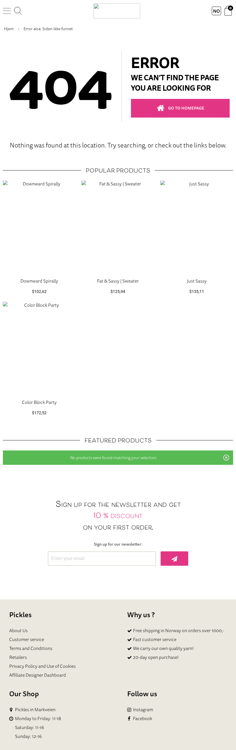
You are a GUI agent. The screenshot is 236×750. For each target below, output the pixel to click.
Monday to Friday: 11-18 (38, 718)
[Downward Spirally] (39, 227)
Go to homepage (186, 108)
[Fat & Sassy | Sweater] (117, 227)
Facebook (142, 718)
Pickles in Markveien (35, 709)
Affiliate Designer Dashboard (37, 675)
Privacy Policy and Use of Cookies (42, 666)
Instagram (143, 709)
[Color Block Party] (39, 348)
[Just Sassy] (196, 227)
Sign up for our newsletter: (118, 544)
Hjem (9, 29)
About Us (18, 630)
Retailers (18, 657)
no (216, 11)
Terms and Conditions (30, 648)
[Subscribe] (175, 558)
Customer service (26, 639)
